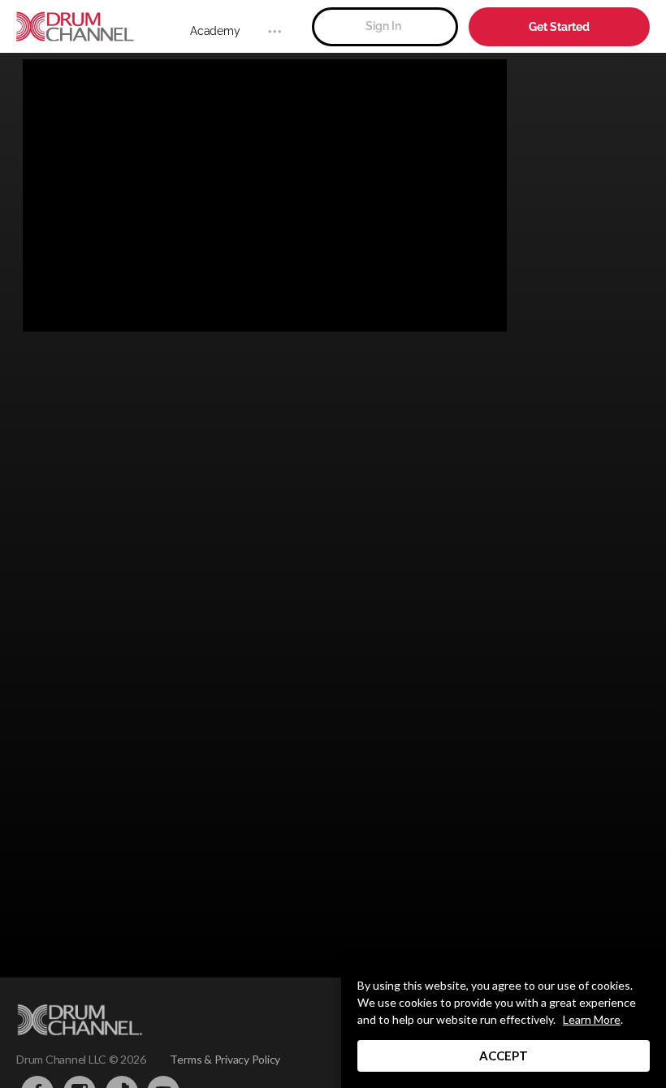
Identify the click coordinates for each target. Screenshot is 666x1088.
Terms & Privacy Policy (225, 1059)
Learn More (592, 1019)
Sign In (383, 26)
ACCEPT (503, 1055)
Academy (215, 30)
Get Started (559, 26)
